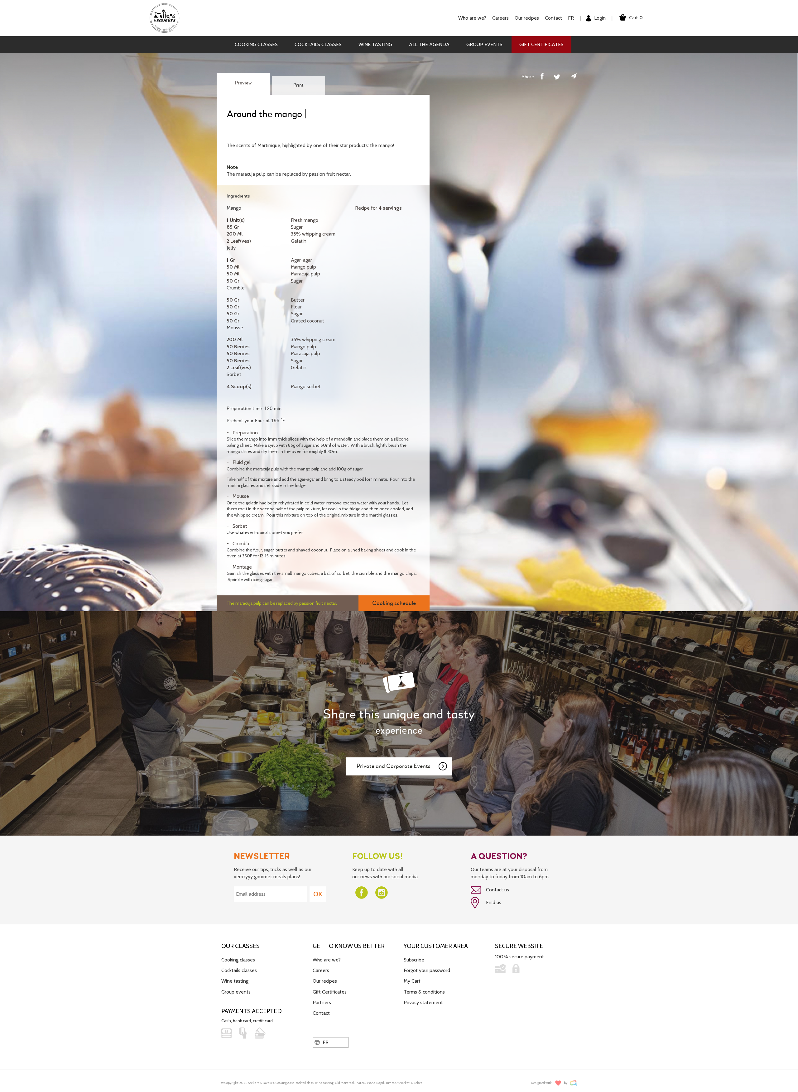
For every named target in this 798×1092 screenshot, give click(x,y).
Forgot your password (427, 970)
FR (571, 18)
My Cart (412, 981)
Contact (553, 18)
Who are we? (327, 960)
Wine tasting (375, 44)
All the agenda (429, 44)
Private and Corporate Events (393, 766)
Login (599, 18)
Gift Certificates (541, 44)
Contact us (497, 890)
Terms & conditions (424, 992)
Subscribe (414, 960)
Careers (500, 18)
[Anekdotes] (573, 1083)
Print (298, 85)
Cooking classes (256, 44)
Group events (484, 44)
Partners (322, 1002)
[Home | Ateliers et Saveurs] (167, 18)
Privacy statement (423, 1002)
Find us (493, 902)
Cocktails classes (318, 44)
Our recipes (325, 981)
